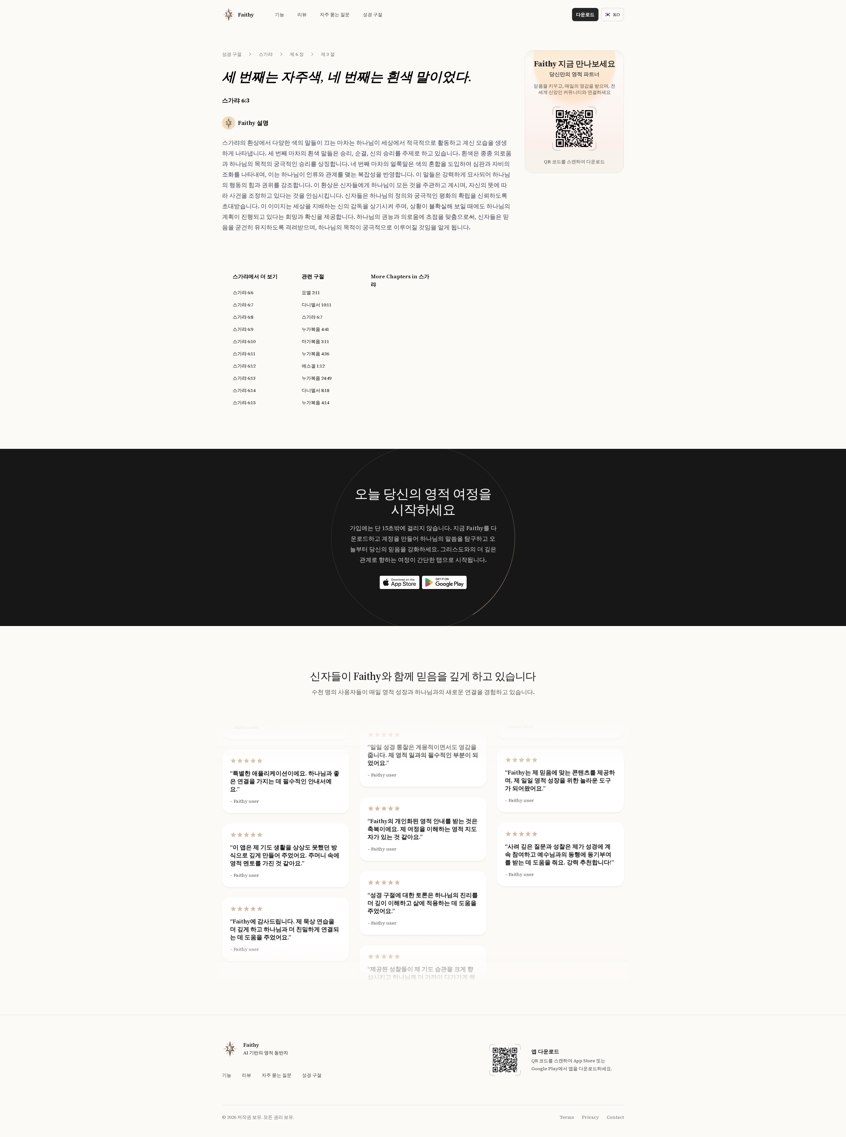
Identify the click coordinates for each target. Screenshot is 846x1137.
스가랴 (266, 54)
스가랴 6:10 (244, 341)
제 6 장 (297, 54)
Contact (615, 1117)
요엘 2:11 (311, 292)
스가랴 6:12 (244, 366)
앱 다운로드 (545, 1051)
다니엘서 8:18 (315, 390)
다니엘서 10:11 (316, 304)
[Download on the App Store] (399, 582)
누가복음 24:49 (316, 378)
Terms (567, 1117)
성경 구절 (232, 54)
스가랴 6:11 (244, 353)
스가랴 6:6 (243, 292)
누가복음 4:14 (315, 402)
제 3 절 (328, 54)
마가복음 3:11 (315, 341)
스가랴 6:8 (243, 317)
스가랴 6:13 (244, 378)
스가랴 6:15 (244, 402)
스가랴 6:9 (243, 329)
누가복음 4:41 (315, 329)
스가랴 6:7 (243, 304)
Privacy (590, 1117)
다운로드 (585, 14)
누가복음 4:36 (315, 353)
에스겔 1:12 (313, 366)
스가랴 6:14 (244, 390)
